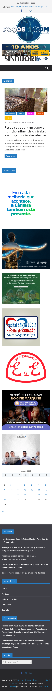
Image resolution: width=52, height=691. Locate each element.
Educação (40, 113)
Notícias (8, 118)
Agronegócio (10, 113)
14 (39, 490)
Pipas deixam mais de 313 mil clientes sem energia (24, 640)
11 (18, 490)
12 (25, 490)
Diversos (30, 113)
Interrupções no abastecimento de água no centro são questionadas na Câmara (29, 8)
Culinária (21, 113)
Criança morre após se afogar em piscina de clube (23, 573)
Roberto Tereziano (10, 599)
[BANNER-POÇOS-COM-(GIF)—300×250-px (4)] (21, 189)
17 (11, 494)
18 (18, 494)
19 (25, 494)
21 (39, 494)
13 (32, 490)
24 (11, 499)
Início (4, 588)
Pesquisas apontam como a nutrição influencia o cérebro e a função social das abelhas (26, 131)
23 (5, 499)
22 (46, 494)
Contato (5, 610)
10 (11, 490)
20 (32, 494)
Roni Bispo (30, 122)
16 (5, 494)
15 (46, 490)
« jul (4, 511)
